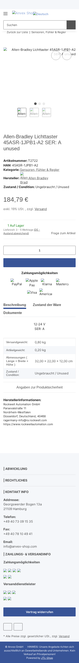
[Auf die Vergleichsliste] (55, 55)
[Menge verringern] (8, 250)
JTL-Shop (47, 657)
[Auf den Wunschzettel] (66, 55)
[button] (59, 14)
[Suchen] (71, 24)
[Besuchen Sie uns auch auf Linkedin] (18, 626)
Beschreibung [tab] (14, 305)
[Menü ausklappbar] (5, 11)
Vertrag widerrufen (39, 612)
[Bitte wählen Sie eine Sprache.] (42, 13)
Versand (41, 209)
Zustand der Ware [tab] (47, 305)
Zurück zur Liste (17, 32)
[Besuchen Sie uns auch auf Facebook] (7, 626)
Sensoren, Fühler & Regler (39, 170)
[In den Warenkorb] (6, 45)
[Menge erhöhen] (70, 250)
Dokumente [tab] (12, 313)
